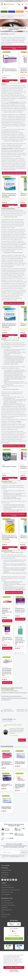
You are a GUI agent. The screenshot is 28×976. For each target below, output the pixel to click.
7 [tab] (17, 81)
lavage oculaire (14, 102)
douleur (19, 421)
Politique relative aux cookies (10, 964)
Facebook (2, 880)
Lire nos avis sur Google (14, 938)
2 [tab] (10, 206)
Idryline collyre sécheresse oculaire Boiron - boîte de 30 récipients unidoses (9, 195)
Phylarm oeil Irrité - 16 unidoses (9, 466)
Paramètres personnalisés (14, 971)
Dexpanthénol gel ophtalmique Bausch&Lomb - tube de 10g (7, 611)
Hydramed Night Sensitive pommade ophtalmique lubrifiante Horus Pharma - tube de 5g (7, 672)
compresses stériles (20, 589)
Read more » (22, 740)
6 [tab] (15, 206)
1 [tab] (9, 206)
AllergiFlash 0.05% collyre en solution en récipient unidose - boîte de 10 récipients (9, 537)
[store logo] (10, 4)
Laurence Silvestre (4, 34)
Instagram (5, 880)
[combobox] (14, 8)
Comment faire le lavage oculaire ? (9, 690)
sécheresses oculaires (6, 148)
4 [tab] (13, 81)
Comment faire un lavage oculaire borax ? (11, 696)
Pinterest (16, 880)
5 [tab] (14, 206)
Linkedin (13, 880)
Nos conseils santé (19, 15)
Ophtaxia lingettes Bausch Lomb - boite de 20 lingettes (6, 785)
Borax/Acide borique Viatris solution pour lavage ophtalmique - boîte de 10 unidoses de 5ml (6, 763)
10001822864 (15, 735)
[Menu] (20, 923)
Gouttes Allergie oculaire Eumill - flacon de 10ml (7, 639)
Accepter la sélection (13, 967)
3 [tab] (12, 81)
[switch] (18, 924)
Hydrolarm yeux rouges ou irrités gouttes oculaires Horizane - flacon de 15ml (20, 641)
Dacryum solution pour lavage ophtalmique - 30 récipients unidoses (6, 807)
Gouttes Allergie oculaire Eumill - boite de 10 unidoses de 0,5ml (20, 610)
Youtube (11, 880)
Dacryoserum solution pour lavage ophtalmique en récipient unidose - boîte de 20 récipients (20, 786)
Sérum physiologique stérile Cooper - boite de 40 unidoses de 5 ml (9, 70)
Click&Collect (4, 907)
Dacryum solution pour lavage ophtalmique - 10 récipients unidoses (20, 762)
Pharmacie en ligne (11, 15)
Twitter (8, 880)
